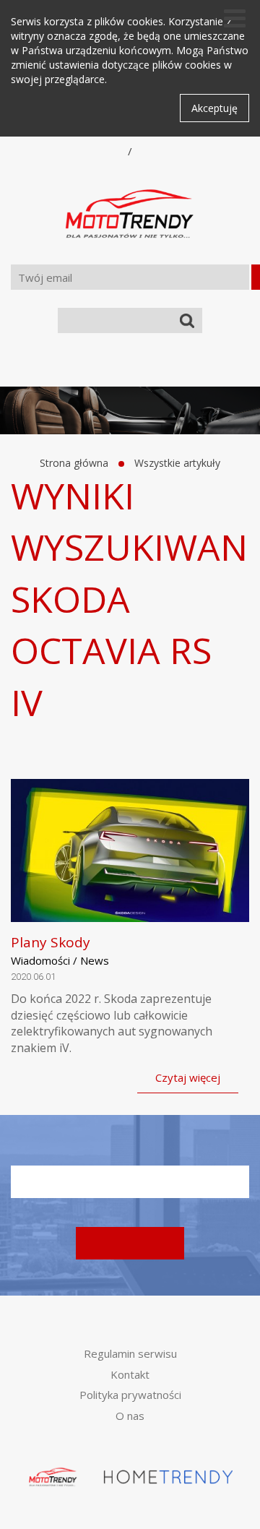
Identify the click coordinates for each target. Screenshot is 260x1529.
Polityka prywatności (130, 1394)
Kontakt (130, 1374)
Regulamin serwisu (130, 1353)
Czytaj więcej (187, 1077)
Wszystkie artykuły (177, 463)
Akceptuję (214, 108)
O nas (130, 1415)
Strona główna (74, 463)
